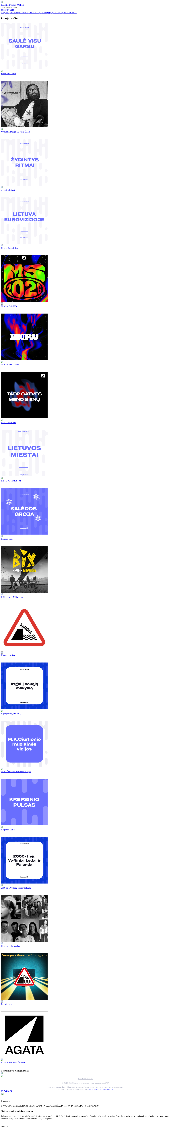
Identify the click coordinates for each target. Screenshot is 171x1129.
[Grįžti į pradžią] (2, 2)
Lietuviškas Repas (8, 422)
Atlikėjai (38, 12)
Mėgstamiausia (21, 12)
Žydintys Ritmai (8, 190)
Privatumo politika (85, 1078)
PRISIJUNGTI (7, 10)
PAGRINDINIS (8, 5)
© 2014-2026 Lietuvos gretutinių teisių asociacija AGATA (85, 1083)
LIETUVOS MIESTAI (11, 481)
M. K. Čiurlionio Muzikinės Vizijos (16, 771)
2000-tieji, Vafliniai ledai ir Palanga (16, 888)
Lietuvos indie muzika (10, 946)
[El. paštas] (11, 1091)
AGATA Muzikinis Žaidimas (13, 1062)
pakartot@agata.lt (94, 1089)
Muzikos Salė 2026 (9, 306)
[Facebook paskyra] (4, 1091)
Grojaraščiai (64, 12)
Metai (12, 12)
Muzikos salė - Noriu (10, 364)
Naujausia (5, 12)
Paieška (73, 12)
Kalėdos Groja (7, 539)
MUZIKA (19, 5)
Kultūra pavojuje (8, 655)
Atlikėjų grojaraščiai (50, 12)
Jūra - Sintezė (6, 1004)
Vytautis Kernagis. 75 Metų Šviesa (15, 132)
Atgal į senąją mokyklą (10, 713)
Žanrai (31, 12)
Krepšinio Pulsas (8, 830)
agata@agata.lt (107, 1089)
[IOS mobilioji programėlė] (6, 1091)
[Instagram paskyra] (2, 1091)
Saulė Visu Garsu (8, 73)
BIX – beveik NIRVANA (12, 597)
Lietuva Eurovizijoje (9, 248)
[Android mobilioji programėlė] (8, 1091)
